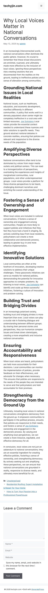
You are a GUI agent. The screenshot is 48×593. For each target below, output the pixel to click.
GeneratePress (37, 589)
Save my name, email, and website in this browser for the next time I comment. (23, 566)
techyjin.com (12, 6)
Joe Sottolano (27, 121)
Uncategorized (13, 481)
